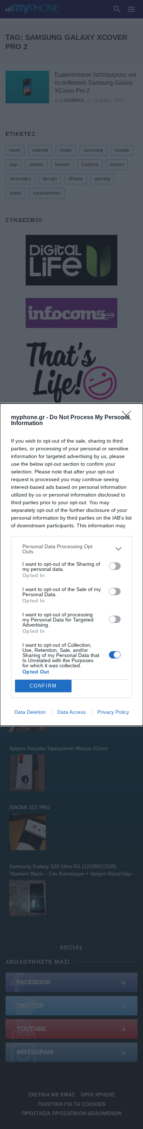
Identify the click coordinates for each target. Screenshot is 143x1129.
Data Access (71, 712)
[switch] (115, 566)
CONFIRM (43, 686)
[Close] (129, 418)
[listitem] (71, 549)
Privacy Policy (113, 712)
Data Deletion (30, 712)
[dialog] (71, 564)
